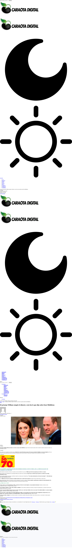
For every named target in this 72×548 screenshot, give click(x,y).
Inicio (1, 401)
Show (3, 401)
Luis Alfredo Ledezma (3, 414)
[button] (2, 193)
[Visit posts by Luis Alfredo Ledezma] (3, 412)
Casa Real (6, 497)
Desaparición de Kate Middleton (13, 497)
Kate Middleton (20, 497)
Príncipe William (25, 497)
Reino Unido (30, 497)
